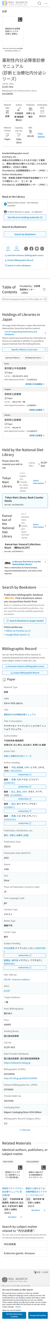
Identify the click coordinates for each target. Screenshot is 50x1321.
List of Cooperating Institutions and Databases (21, 333)
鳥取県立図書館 (35, 409)
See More (12, 1217)
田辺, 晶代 (16, 803)
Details (18, 1307)
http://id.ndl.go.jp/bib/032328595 (20, 1078)
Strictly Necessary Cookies (14, 1315)
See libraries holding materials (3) (25, 217)
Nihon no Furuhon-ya (17, 630)
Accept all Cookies (38, 1315)
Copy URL (17, 250)
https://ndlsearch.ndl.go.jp (17, 1062)
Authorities (23, 774)
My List (8, 250)
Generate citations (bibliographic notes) (25, 255)
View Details (41, 135)
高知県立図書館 (35, 435)
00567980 (41, 948)
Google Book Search (16, 634)
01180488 (16, 795)
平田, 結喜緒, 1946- (20, 767)
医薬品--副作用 (11, 960)
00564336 (8, 963)
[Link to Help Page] (20, 50)
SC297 (7, 990)
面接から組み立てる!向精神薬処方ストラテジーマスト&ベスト (36, 1192)
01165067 (8, 807)
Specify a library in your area (24, 349)
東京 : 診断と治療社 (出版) (16, 835)
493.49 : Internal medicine (17, 979)
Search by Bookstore (25, 234)
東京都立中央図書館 (33, 384)
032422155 (9, 819)
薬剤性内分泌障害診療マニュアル (20, 714)
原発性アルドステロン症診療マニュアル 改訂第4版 (12, 1192)
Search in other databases (19, 265)
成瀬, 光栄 (16, 779)
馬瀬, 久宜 (16, 815)
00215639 (16, 770)
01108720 (8, 782)
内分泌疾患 (9, 948)
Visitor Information (38, 482)
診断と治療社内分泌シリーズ (18, 756)
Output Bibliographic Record (20, 260)
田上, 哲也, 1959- (19, 791)
